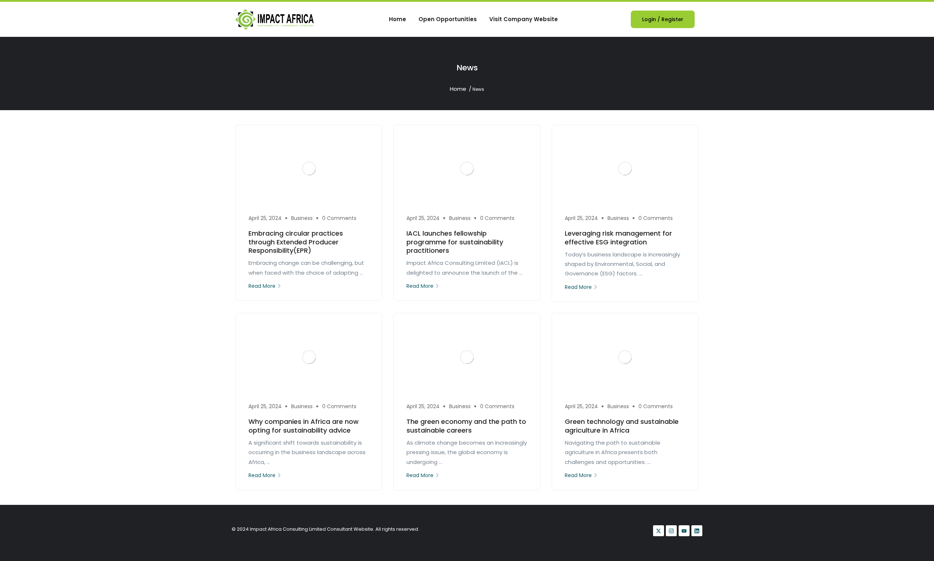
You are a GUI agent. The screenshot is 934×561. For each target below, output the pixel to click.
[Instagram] (671, 530)
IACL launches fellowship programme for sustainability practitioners (454, 242)
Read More (261, 286)
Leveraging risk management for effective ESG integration (618, 237)
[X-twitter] (658, 530)
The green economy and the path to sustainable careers (466, 425)
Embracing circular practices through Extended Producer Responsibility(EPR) (295, 242)
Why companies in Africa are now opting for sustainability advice (303, 425)
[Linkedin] (696, 530)
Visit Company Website (523, 19)
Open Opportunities (447, 19)
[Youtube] (684, 530)
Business (302, 218)
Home (397, 19)
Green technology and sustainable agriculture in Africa (622, 425)
